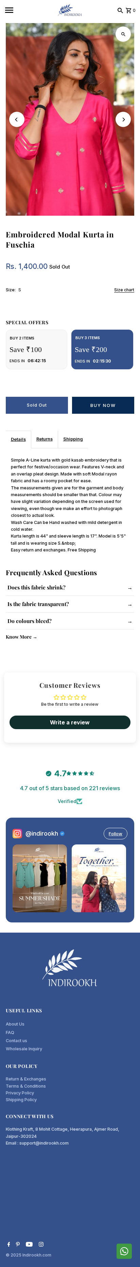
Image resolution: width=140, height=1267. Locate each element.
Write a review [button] (70, 722)
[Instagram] (40, 1245)
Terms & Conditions (26, 1086)
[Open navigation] (29, 10)
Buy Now (103, 405)
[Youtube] (28, 1245)
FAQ (10, 1032)
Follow (115, 833)
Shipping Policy (21, 1099)
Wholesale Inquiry (24, 1048)
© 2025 (14, 1255)
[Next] (123, 119)
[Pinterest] (17, 1245)
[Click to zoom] (123, 34)
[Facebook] (8, 1245)
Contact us (16, 1040)
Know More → (21, 637)
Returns (44, 439)
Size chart (124, 290)
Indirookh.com (36, 1255)
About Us (15, 1024)
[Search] (120, 10)
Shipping (73, 439)
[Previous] (16, 119)
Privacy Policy (20, 1092)
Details (18, 439)
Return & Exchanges (26, 1078)
